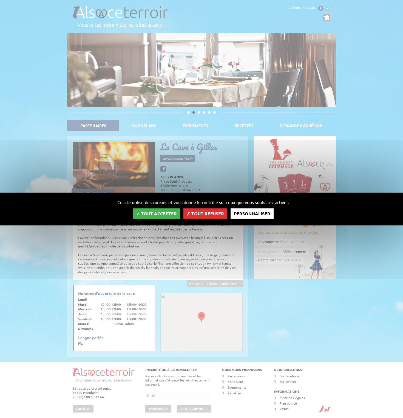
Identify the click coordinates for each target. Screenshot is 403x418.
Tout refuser (207, 213)
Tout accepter (158, 213)
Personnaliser (252, 213)
